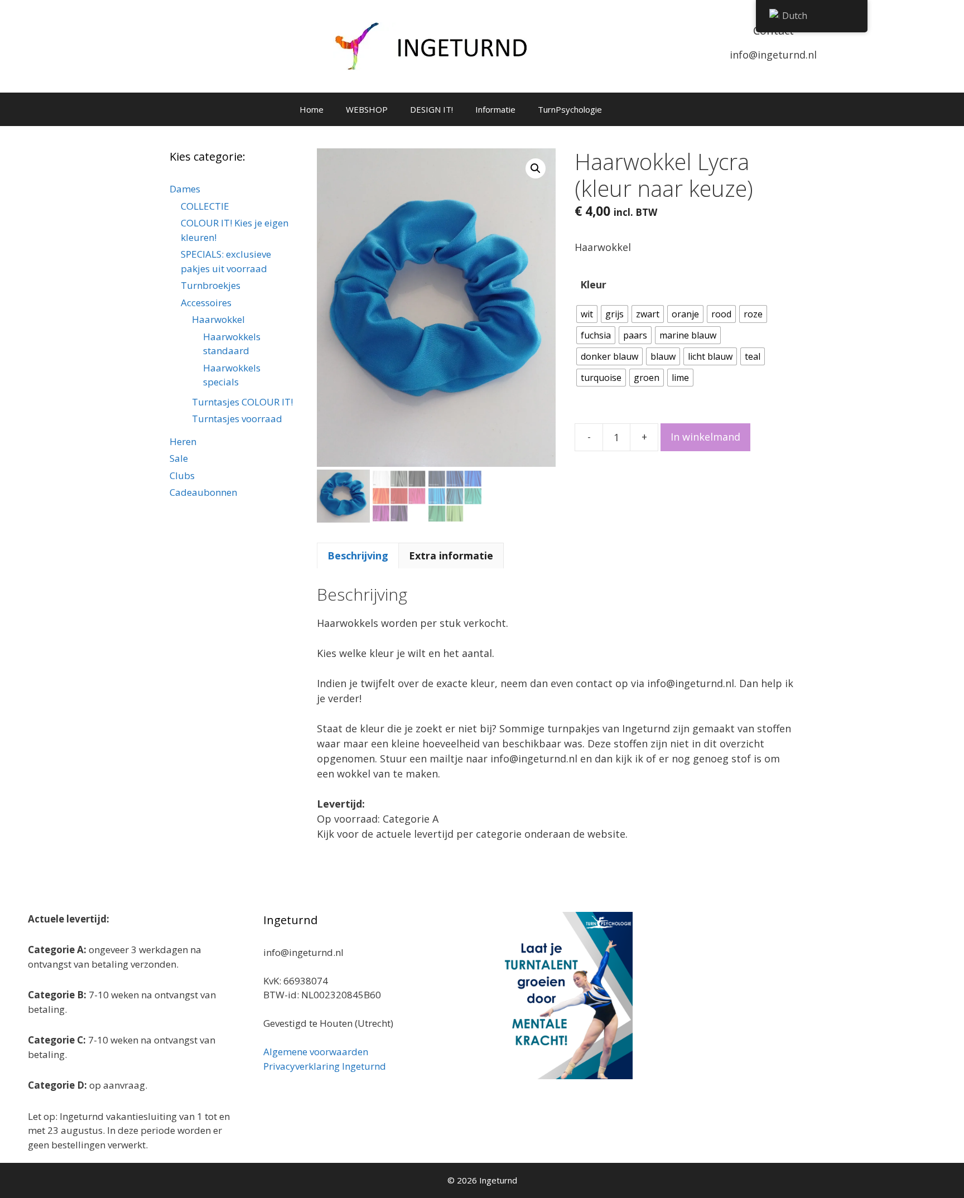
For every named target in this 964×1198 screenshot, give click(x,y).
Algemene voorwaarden (315, 1051)
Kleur (593, 284)
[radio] (587, 314)
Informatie (495, 109)
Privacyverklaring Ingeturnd (324, 1066)
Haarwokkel (218, 319)
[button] (536, 168)
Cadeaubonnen (203, 492)
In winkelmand (705, 436)
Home (312, 109)
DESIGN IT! (431, 109)
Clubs (182, 475)
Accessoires (206, 302)
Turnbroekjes (210, 285)
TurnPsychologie (570, 109)
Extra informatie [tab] (451, 555)
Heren (183, 441)
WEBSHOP (367, 109)
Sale (179, 458)
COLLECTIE (205, 206)
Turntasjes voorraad (237, 418)
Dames (185, 188)
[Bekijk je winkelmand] (627, 109)
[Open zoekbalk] (658, 109)
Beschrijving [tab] (357, 555)
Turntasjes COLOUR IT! (242, 401)
